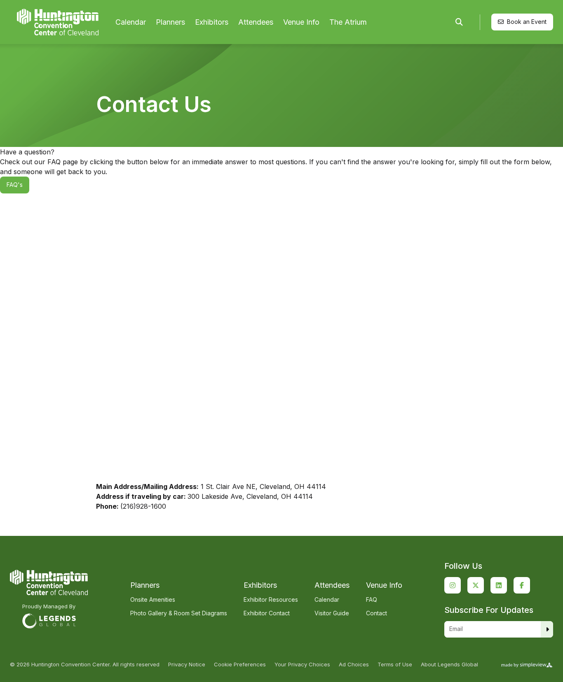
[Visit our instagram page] (452, 585)
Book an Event (527, 21)
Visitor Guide (331, 613)
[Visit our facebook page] (522, 585)
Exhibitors (211, 22)
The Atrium (348, 22)
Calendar (130, 22)
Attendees (255, 22)
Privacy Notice (186, 664)
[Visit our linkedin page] (498, 585)
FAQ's (15, 184)
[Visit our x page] (475, 585)
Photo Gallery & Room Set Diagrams (178, 613)
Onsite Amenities (152, 599)
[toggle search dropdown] (459, 22)
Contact (376, 613)
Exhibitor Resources (271, 599)
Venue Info (301, 22)
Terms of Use (395, 664)
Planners (170, 22)
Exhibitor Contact (267, 613)
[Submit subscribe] (547, 629)
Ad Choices (354, 664)
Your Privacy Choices (302, 664)
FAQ (371, 599)
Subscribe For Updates (488, 610)
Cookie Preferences (240, 664)
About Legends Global (449, 664)
